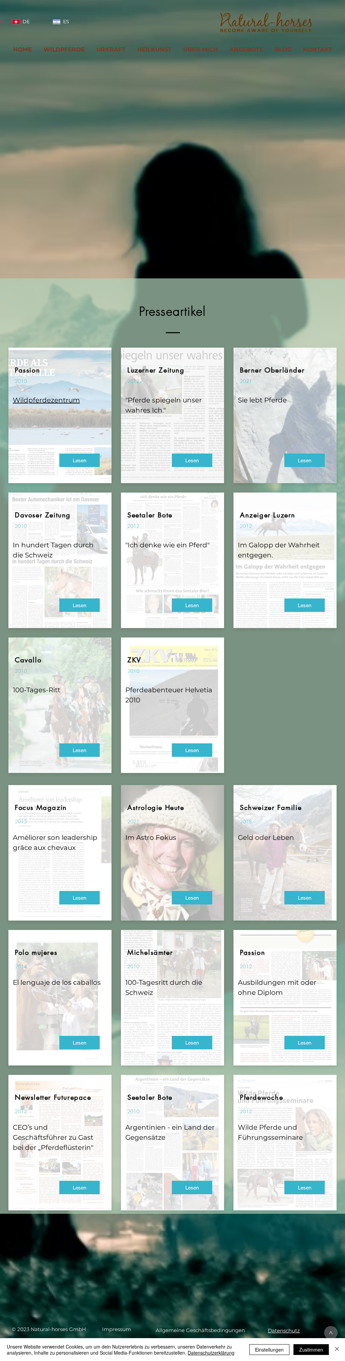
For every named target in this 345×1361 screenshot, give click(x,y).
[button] (116, 1329)
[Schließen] (337, 1350)
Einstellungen (269, 1349)
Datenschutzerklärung (211, 1352)
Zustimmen (311, 1349)
